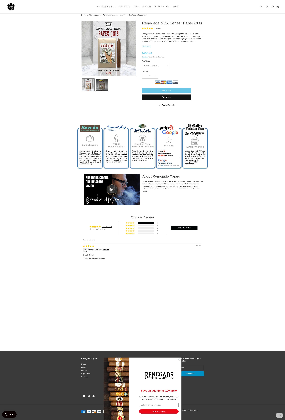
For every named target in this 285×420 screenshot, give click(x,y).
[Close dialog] (179, 359)
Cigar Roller (85, 374)
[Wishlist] (272, 7)
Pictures (84, 370)
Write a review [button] (184, 228)
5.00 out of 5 (107, 227)
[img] (88, 246)
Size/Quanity (146, 61)
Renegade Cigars (110, 15)
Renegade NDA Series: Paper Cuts (133, 15)
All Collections (94, 15)
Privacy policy (193, 410)
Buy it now (166, 97)
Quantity (145, 71)
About (83, 367)
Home (83, 15)
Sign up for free (158, 411)
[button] (106, 6)
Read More (146, 46)
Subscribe (190, 374)
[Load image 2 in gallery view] (102, 85)
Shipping (145, 57)
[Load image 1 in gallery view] (88, 85)
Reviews (84, 377)
